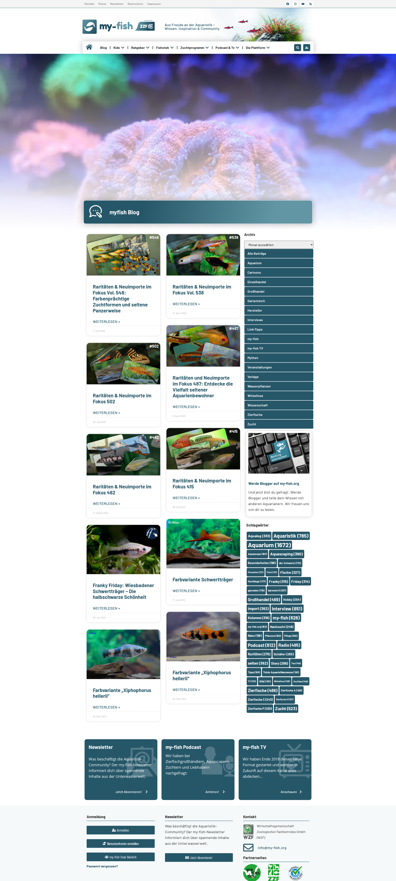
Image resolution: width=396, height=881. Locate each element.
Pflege (290, 635)
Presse (102, 4)
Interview (287, 608)
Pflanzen (273, 635)
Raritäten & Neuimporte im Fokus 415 (202, 483)
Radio (289, 645)
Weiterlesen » (106, 321)
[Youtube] (303, 4)
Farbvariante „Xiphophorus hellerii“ (122, 693)
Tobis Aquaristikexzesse (281, 672)
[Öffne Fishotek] (172, 47)
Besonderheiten (262, 563)
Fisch (272, 572)
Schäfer (284, 654)
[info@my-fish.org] (248, 847)
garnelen (256, 590)
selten (258, 663)
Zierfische (262, 690)
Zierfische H (284, 699)
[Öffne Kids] (123, 47)
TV (252, 681)
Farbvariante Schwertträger (203, 579)
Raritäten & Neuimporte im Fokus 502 (122, 398)
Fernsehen (255, 572)
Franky (278, 581)
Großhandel (264, 599)
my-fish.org (257, 626)
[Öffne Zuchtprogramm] (207, 47)
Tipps (254, 672)
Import (258, 608)
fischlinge (257, 581)
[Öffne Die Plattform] (268, 47)
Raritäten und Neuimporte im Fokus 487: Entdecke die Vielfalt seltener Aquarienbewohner (203, 386)
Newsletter (117, 4)
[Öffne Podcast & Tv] (237, 47)
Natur (255, 635)
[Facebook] (288, 4)
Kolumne (258, 618)
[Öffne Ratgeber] (148, 47)
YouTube (300, 681)
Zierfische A (291, 690)
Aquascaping (286, 553)
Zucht (286, 708)
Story (279, 663)
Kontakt (89, 4)
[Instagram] (295, 4)
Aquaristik (290, 536)
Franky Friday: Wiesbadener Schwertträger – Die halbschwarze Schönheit (123, 591)
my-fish (286, 617)
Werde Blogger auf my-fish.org (273, 483)
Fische (290, 572)
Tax (296, 663)
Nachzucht (281, 627)
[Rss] (311, 4)
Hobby (292, 599)
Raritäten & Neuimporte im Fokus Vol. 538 (202, 290)
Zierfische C (260, 699)
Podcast (261, 645)
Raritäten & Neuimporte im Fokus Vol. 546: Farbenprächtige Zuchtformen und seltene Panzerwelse (122, 298)
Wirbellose (282, 681)
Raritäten (259, 654)
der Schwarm (290, 563)
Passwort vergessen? (102, 866)
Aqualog (259, 536)
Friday (300, 581)
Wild (265, 681)
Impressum (154, 4)
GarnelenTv (277, 590)
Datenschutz (135, 4)
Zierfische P (260, 708)
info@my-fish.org (272, 847)
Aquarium (269, 544)
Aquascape (257, 554)
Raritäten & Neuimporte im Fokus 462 (122, 489)
